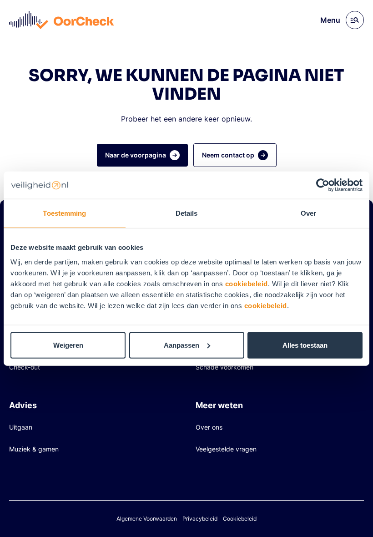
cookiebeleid (246, 283)
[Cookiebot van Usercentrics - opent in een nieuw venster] (323, 185)
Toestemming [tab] (64, 213)
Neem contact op (228, 155)
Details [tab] (187, 213)
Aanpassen (181, 345)
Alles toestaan (305, 345)
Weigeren (68, 345)
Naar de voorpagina (135, 155)
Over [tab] (308, 213)
